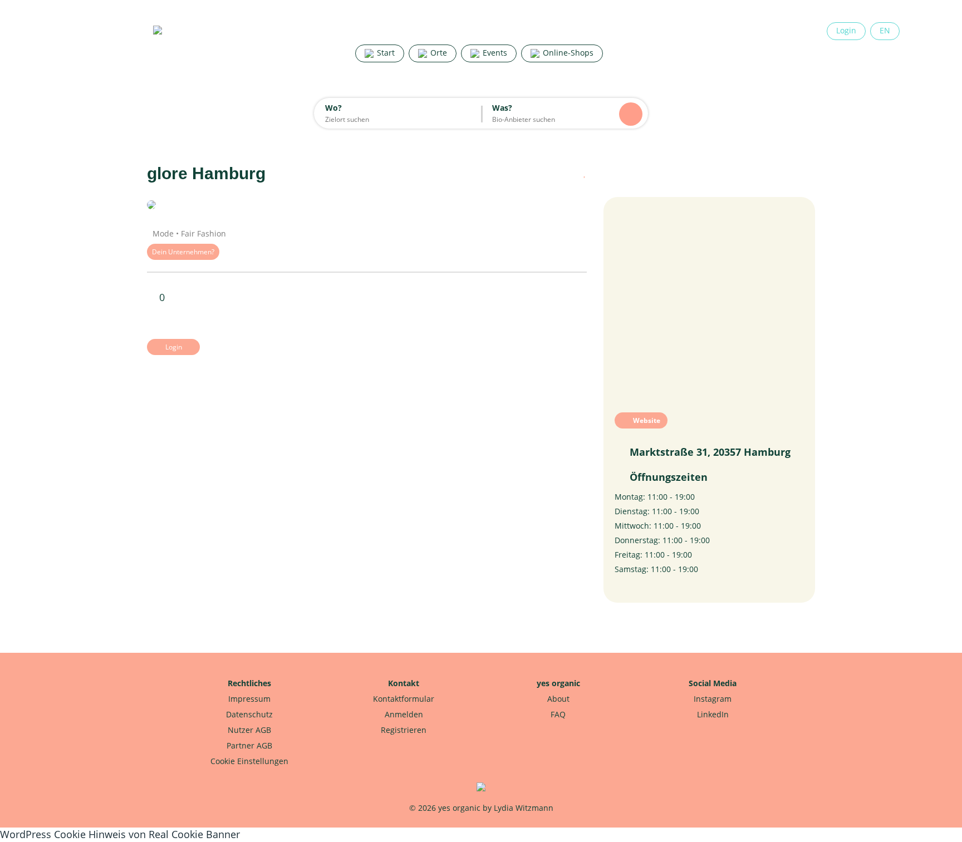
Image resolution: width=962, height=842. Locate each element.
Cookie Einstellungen (249, 761)
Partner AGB (249, 745)
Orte (437, 52)
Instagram (713, 698)
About (558, 698)
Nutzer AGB (249, 730)
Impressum (249, 698)
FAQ (558, 714)
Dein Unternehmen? (183, 252)
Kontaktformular (403, 698)
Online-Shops (567, 52)
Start (385, 52)
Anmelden (404, 714)
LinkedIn (713, 714)
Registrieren (403, 730)
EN (885, 30)
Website (645, 420)
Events (493, 52)
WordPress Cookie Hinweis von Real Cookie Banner (120, 834)
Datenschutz (249, 714)
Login (846, 30)
